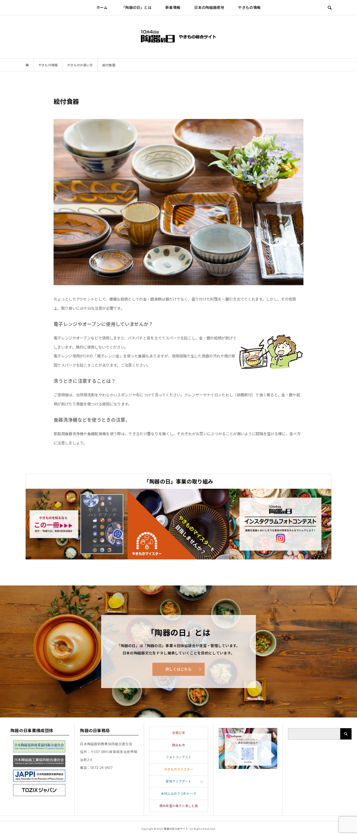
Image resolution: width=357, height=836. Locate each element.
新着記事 (178, 733)
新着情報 (172, 7)
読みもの (178, 745)
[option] (77, 524)
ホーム (102, 7)
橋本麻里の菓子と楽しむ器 (178, 806)
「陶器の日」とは (137, 7)
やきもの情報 (249, 7)
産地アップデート (179, 781)
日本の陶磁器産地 (209, 7)
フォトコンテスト (179, 757)
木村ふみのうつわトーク (179, 794)
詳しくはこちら (178, 669)
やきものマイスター (178, 769)
